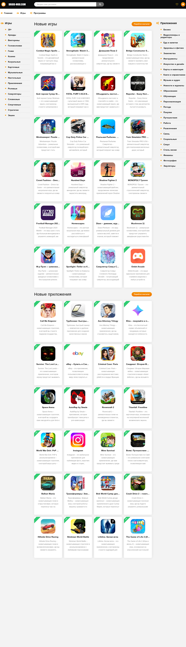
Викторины (14, 40)
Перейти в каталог (142, 24)
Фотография (169, 160)
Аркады (12, 35)
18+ (9, 29)
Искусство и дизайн (173, 64)
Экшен (11, 115)
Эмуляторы (169, 166)
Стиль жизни (170, 150)
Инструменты (170, 59)
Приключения (15, 83)
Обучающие (169, 96)
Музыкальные (15, 72)
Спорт (166, 144)
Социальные (170, 139)
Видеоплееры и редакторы (170, 36)
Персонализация (172, 101)
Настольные (14, 78)
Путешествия (170, 118)
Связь (166, 134)
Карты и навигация (173, 69)
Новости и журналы (173, 85)
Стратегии (13, 110)
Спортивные (14, 104)
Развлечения (170, 128)
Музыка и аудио (171, 80)
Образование (170, 91)
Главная (8, 13)
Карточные (13, 67)
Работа (167, 123)
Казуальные (14, 62)
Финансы (168, 155)
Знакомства (169, 53)
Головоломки (15, 45)
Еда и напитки (170, 42)
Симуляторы (14, 94)
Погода (167, 107)
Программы (40, 13)
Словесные (14, 99)
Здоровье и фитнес (173, 48)
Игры (23, 13)
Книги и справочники (174, 75)
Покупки (167, 112)
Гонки (11, 51)
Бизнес (167, 29)
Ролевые (12, 88)
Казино (11, 56)
